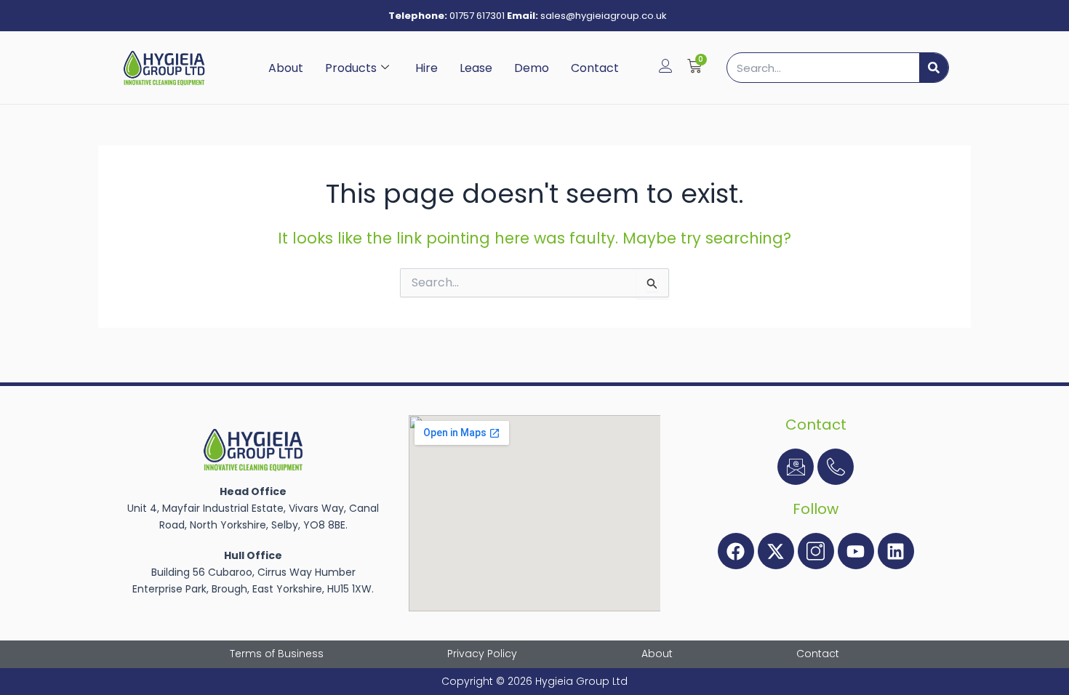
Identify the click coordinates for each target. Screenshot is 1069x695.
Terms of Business (277, 653)
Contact (595, 68)
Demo (531, 68)
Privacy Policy (482, 653)
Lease (476, 68)
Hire (426, 68)
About (285, 68)
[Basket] (694, 66)
